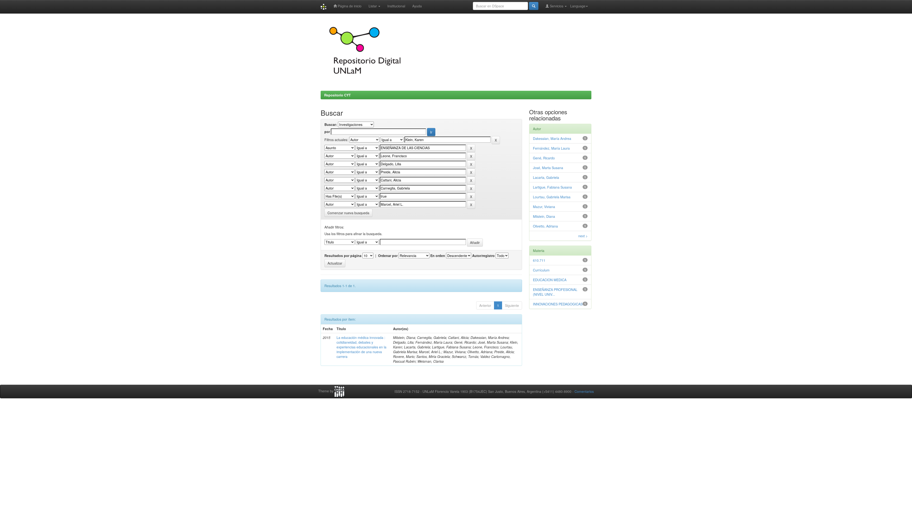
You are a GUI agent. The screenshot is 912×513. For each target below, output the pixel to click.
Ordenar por (388, 255)
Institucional (396, 6)
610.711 (539, 260)
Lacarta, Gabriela (546, 177)
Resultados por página (342, 255)
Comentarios (584, 391)
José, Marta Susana (548, 167)
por (327, 131)
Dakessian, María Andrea (552, 138)
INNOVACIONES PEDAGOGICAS (558, 304)
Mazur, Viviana (544, 206)
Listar (373, 6)
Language (577, 6)
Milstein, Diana (544, 216)
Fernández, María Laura (551, 148)
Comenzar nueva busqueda (348, 212)
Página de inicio (349, 6)
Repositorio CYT (337, 95)
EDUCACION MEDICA (549, 279)
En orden (437, 255)
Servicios (556, 6)
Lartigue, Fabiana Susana (552, 187)
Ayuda (417, 6)
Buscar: (330, 124)
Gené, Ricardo (544, 158)
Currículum (541, 270)
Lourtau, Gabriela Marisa (551, 197)
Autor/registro (483, 255)
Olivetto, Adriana (545, 226)
